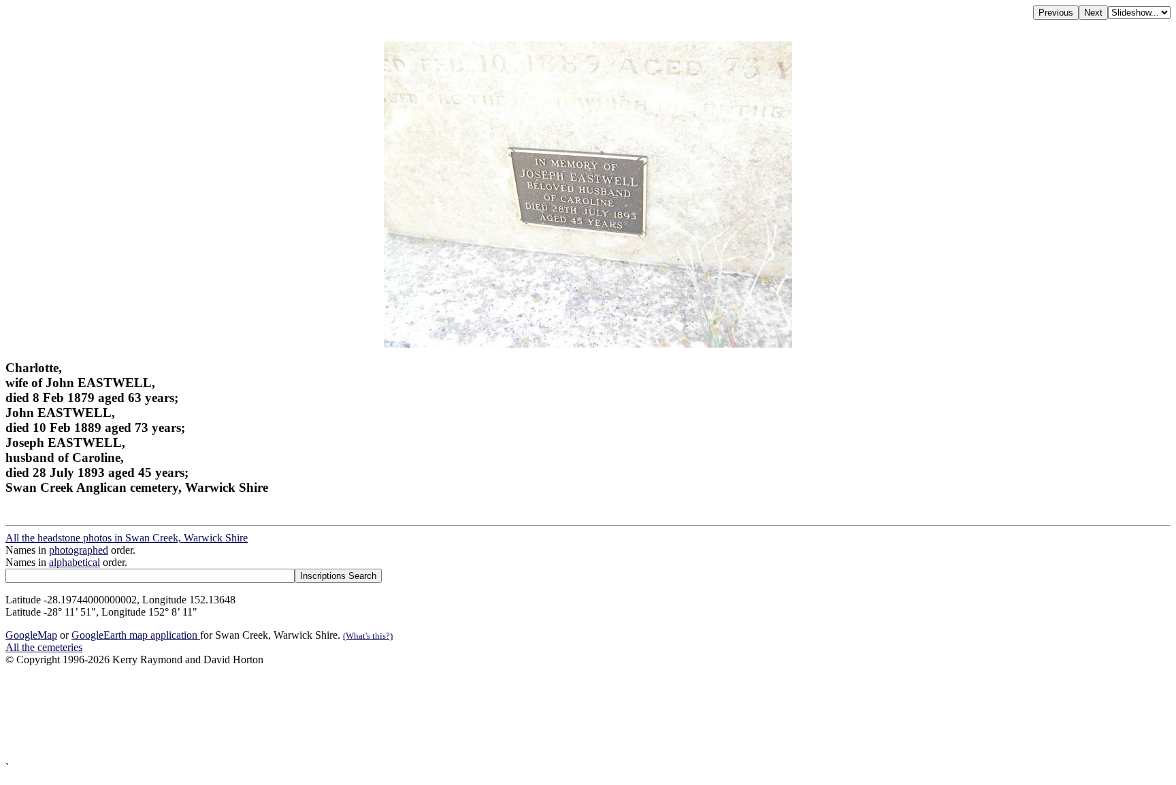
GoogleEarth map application (135, 635)
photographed (78, 550)
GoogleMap (31, 635)
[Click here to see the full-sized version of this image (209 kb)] (588, 344)
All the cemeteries (43, 647)
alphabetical (74, 562)
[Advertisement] (413, 714)
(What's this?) (368, 636)
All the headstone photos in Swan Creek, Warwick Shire (126, 538)
